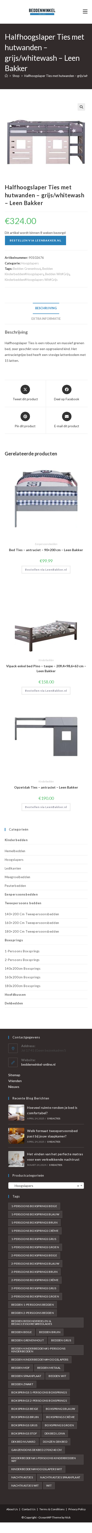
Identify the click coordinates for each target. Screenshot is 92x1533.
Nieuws (13, 1087)
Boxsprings (14, 940)
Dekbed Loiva (55, 1433)
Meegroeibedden (17, 877)
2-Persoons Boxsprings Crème (35, 1280)
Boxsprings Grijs (24, 1425)
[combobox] (46, 1185)
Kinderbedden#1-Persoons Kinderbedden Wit (43, 1459)
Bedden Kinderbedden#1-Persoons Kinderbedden (38, 1350)
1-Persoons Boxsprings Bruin (34, 1222)
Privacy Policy (77, 1509)
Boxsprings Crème (60, 1417)
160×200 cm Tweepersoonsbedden (32, 923)
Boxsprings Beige (24, 1409)
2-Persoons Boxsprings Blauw (35, 1263)
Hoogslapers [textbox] (44, 1186)
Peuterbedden (15, 886)
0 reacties (53, 1118)
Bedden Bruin (49, 1332)
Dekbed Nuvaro (23, 1441)
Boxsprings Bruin (25, 1417)
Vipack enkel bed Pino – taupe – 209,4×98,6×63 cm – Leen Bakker (46, 668)
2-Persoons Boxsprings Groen (35, 1296)
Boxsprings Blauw (60, 1409)
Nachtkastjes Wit (25, 1485)
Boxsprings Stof (24, 1433)
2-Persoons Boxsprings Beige (34, 1255)
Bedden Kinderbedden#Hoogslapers (39, 1359)
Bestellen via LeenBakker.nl (35, 240)
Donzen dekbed (55, 1441)
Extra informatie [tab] (46, 318)
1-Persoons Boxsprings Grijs (33, 1239)
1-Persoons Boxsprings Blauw (35, 1214)
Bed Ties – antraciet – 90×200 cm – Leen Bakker (46, 550)
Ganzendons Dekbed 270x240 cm (36, 1450)
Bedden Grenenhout (27, 269)
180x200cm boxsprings (23, 986)
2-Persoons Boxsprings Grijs (33, 1288)
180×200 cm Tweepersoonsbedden (32, 931)
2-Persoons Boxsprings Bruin (34, 1272)
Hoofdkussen (15, 994)
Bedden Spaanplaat (26, 1376)
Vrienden (15, 1081)
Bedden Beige (21, 1332)
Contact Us (29, 1509)
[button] (81, 107)
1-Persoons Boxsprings (22, 951)
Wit (49, 1485)
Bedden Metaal (49, 1367)
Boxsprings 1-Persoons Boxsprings (39, 1392)
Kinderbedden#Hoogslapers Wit (36, 1469)
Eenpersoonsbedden (46, 544)
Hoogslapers (30, 263)
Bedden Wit (57, 1376)
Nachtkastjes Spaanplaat (60, 1477)
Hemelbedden (15, 851)
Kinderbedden (46, 660)
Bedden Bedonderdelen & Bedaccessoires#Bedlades (31, 1322)
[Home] (6, 76)
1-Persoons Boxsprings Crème (35, 1230)
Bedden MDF (20, 1367)
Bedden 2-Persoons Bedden (32, 1313)
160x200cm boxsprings (23, 977)
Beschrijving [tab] (46, 308)
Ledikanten (13, 868)
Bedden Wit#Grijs (57, 274)
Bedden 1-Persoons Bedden (32, 1304)
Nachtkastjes (22, 1477)
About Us (12, 1509)
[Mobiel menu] (85, 11)
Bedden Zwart (22, 1384)
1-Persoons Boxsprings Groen (35, 1247)
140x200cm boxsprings (23, 968)
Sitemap (14, 1075)
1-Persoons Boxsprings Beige (34, 1206)
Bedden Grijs (61, 1340)
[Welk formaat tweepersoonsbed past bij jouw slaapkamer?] (16, 1136)
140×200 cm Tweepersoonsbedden (32, 914)
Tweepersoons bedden (23, 903)
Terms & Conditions (52, 1509)
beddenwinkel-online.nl (38, 1064)
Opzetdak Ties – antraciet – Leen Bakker (46, 787)
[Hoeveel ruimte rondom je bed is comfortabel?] (16, 1113)
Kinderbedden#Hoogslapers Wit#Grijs (31, 280)
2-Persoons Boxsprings (22, 960)
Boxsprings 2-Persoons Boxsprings (39, 1400)
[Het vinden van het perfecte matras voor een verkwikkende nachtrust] (16, 1159)
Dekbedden (14, 1003)
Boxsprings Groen (59, 1425)
